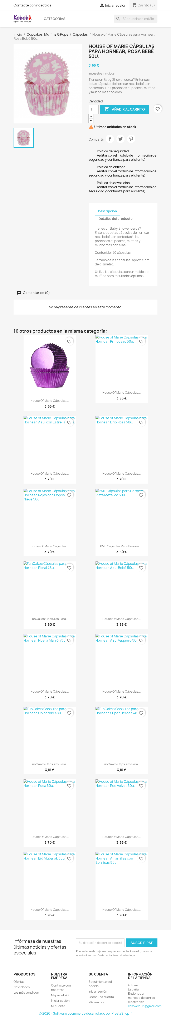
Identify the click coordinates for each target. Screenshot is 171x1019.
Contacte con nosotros (32, 5)
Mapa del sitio (60, 995)
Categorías (54, 18)
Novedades (22, 987)
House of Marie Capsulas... (121, 473)
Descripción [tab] (107, 211)
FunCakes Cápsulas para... (49, 619)
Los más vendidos (26, 992)
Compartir (110, 139)
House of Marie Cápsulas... (49, 401)
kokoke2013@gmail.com (144, 1006)
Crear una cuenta (101, 997)
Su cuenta (98, 974)
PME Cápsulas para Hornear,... (121, 546)
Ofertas (19, 982)
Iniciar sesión (60, 1001)
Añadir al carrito (124, 109)
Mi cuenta (58, 1006)
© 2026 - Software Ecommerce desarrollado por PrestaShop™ (85, 1013)
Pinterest (131, 139)
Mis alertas (96, 1002)
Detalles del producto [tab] (116, 218)
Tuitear (120, 139)
